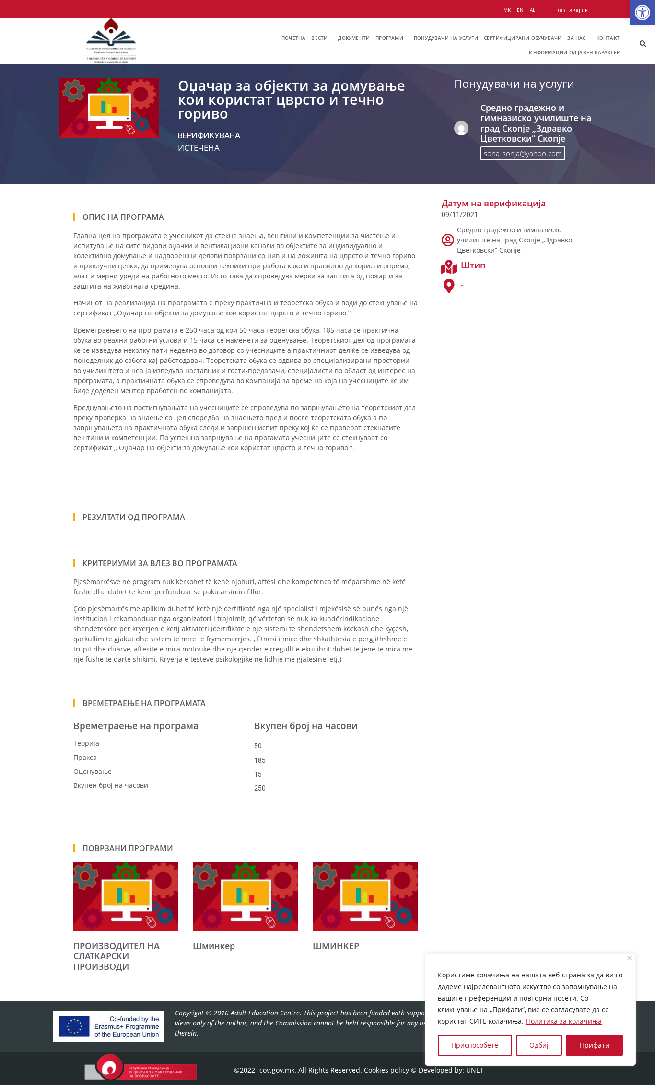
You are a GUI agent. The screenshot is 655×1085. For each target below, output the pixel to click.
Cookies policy (386, 1069)
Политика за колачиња (564, 1020)
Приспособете (474, 1044)
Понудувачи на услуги (446, 38)
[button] (642, 12)
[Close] (629, 958)
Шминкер (214, 946)
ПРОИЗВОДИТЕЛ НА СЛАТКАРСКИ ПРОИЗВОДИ (116, 956)
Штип (473, 265)
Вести (319, 38)
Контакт (608, 38)
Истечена (199, 147)
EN (520, 9)
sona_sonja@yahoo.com (523, 153)
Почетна (293, 38)
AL (532, 9)
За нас (576, 38)
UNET (475, 1069)
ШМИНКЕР (336, 946)
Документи (354, 38)
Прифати (594, 1044)
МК (507, 9)
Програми (389, 38)
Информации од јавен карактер (574, 52)
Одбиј (539, 1044)
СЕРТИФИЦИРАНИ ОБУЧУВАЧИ (523, 38)
